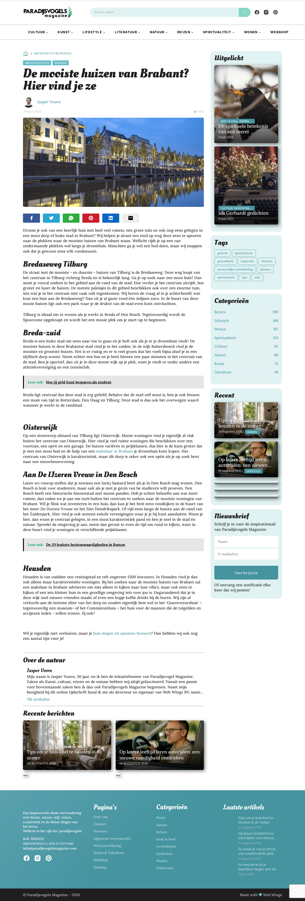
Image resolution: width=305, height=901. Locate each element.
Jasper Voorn (49, 101)
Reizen (183, 32)
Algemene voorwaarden (112, 838)
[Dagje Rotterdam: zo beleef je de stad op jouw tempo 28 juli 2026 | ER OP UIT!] (246, 496)
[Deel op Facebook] (31, 218)
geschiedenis (244, 253)
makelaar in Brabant (114, 451)
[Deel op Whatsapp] (71, 218)
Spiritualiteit (217, 32)
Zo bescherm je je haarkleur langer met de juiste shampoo (257, 869)
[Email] (130, 218)
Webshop (279, 32)
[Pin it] (90, 218)
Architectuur (46, 53)
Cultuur (36, 32)
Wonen (251, 32)
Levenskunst (166, 846)
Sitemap (100, 867)
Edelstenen (164, 868)
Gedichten (164, 854)
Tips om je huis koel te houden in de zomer (255, 820)
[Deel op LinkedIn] (110, 218)
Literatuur (126, 32)
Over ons (101, 817)
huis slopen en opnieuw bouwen (122, 633)
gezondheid (225, 261)
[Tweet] (51, 218)
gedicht (222, 253)
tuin (257, 277)
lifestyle (266, 261)
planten (265, 269)
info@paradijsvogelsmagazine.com (50, 848)
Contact (100, 824)
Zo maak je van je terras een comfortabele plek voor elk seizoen (257, 853)
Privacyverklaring (107, 845)
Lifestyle (92, 32)
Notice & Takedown (109, 853)
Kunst (64, 32)
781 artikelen (38, 699)
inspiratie (247, 261)
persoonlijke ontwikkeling (235, 269)
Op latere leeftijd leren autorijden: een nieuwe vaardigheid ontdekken (256, 838)
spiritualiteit (226, 277)
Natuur (157, 32)
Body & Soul (165, 839)
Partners (100, 831)
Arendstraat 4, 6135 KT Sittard (48, 843)
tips (244, 277)
